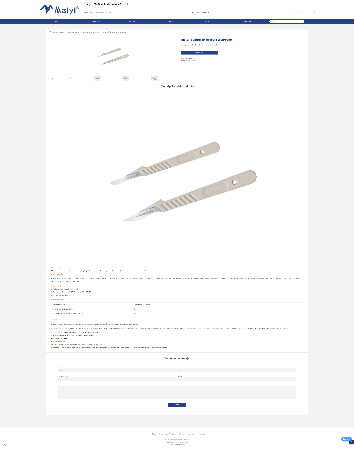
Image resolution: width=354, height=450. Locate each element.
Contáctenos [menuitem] (246, 22)
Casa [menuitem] (56, 22)
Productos (61, 32)
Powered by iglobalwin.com (177, 444)
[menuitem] (132, 21)
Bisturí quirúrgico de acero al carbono (114, 32)
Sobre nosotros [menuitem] (94, 22)
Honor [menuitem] (170, 22)
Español (299, 12)
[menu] (151, 21)
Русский (308, 12)
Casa (53, 32)
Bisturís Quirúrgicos (73, 32)
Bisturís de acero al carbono (91, 32)
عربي (315, 12)
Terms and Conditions (182, 442)
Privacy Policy (170, 442)
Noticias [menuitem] (208, 22)
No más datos (190, 58)
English (291, 12)
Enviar (177, 404)
